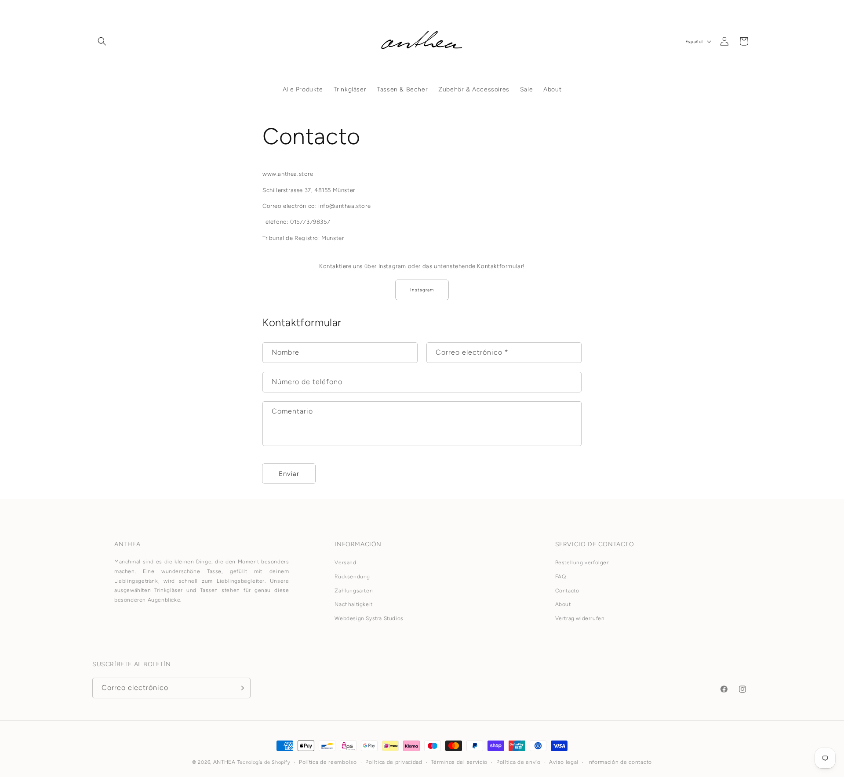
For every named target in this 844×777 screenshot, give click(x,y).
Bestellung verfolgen (582, 562)
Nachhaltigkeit (353, 604)
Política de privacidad (393, 762)
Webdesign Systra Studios (369, 618)
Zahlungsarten (354, 591)
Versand (345, 562)
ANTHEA (224, 762)
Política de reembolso (328, 762)
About (563, 604)
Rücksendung (352, 577)
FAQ (560, 577)
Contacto (567, 591)
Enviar (289, 474)
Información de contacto (619, 762)
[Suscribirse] (240, 688)
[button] (102, 41)
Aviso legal (563, 762)
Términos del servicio (459, 762)
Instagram (422, 290)
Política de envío (518, 762)
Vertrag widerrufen (580, 618)
